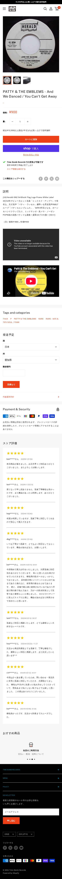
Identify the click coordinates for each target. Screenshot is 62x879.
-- (3, 103)
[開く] (45, 8)
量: (4, 121)
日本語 (6, 834)
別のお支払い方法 (31, 155)
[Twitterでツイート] (52, 179)
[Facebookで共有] (41, 179)
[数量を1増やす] (28, 122)
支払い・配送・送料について (31, 754)
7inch (5, 319)
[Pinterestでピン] (46, 179)
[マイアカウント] (50, 8)
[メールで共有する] (57, 179)
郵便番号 (7, 367)
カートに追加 (31, 139)
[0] (57, 9)
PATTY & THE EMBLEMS (25, 319)
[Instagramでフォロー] (16, 848)
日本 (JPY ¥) (23, 834)
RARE (40, 319)
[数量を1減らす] (12, 122)
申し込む (11, 820)
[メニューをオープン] (4, 8)
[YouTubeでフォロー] (21, 848)
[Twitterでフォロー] (10, 848)
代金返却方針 (8, 397)
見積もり (11, 384)
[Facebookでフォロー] (5, 848)
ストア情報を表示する (16, 169)
